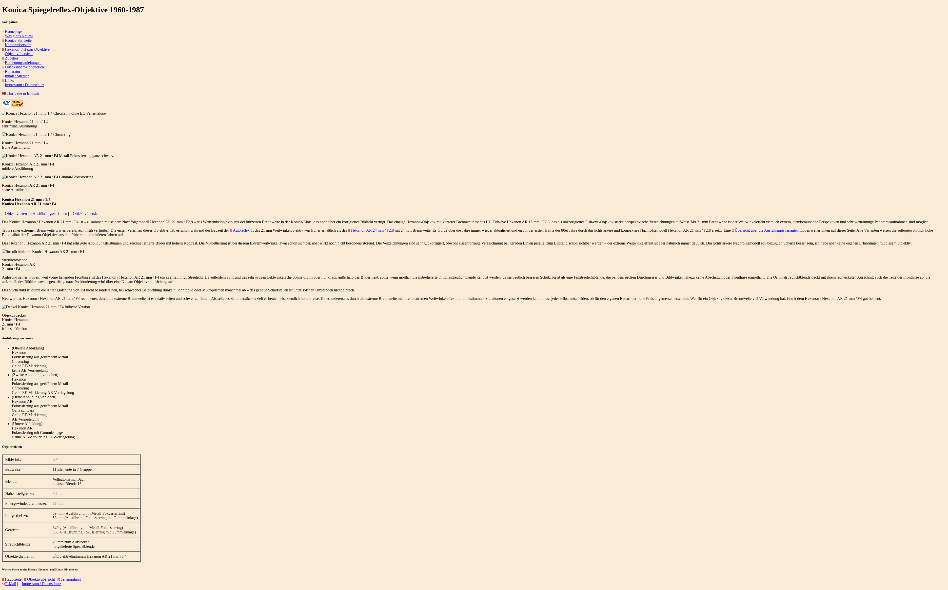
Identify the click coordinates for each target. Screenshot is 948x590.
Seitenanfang (70, 579)
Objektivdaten (16, 213)
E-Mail (10, 584)
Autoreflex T (243, 230)
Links (9, 80)
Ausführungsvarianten (50, 213)
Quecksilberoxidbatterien (24, 67)
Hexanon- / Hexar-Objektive (27, 49)
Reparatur (12, 71)
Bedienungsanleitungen (23, 63)
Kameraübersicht (18, 45)
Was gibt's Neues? (19, 36)
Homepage (13, 31)
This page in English (22, 93)
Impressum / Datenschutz (24, 85)
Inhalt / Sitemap (17, 76)
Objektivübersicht (19, 54)
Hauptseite (13, 579)
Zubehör (11, 58)
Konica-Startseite (18, 40)
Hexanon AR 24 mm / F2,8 (372, 230)
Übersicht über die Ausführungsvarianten (767, 230)
